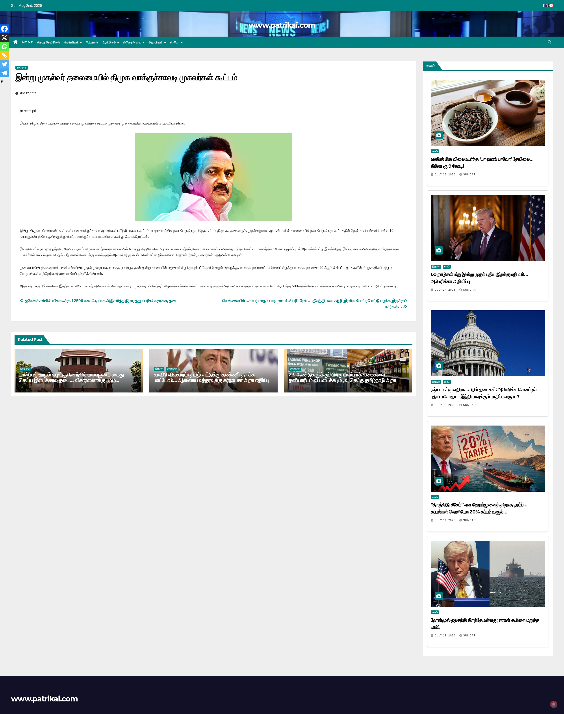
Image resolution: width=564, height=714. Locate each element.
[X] (4, 37)
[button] (549, 42)
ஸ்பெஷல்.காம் (132, 42)
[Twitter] (4, 64)
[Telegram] (4, 73)
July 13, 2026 (445, 635)
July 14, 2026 (445, 520)
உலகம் (435, 151)
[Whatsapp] (4, 46)
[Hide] (2, 81)
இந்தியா (159, 368)
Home (27, 42)
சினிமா (175, 42)
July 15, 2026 (445, 405)
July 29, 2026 (445, 174)
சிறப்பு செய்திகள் (48, 42)
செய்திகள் (72, 42)
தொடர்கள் (156, 42)
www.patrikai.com (282, 25)
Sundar (469, 174)
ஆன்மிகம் (109, 42)
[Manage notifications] (553, 704)
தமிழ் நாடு (21, 67)
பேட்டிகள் (92, 42)
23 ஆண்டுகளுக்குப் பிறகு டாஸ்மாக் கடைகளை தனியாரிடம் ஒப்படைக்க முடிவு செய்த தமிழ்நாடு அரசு (342, 377)
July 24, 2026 (445, 289)
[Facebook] (4, 28)
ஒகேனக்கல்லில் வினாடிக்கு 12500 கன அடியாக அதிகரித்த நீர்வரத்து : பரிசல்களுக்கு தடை (101, 300)
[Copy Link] (4, 55)
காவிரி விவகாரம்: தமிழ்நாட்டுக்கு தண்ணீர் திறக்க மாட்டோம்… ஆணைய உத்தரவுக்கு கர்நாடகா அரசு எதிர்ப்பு (211, 377)
